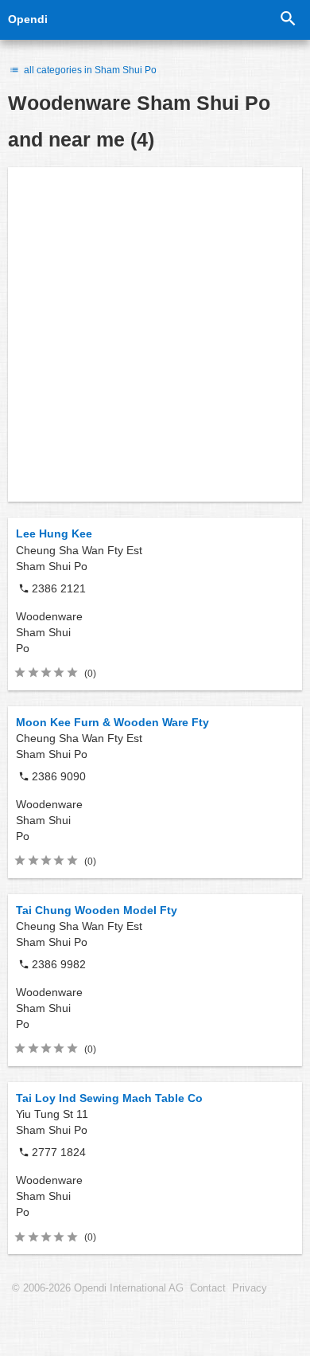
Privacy (249, 1288)
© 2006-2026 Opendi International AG (98, 1288)
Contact (208, 1288)
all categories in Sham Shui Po (89, 70)
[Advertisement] (155, 334)
